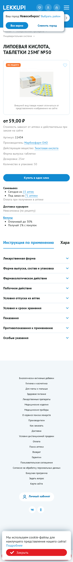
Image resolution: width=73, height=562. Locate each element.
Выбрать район (50, 16)
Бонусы (8, 218)
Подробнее (14, 545)
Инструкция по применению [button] (28, 242)
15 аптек (28, 192)
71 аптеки (31, 195)
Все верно (17, 25)
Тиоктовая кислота (46, 148)
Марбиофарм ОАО (36, 142)
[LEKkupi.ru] (14, 7)
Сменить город (47, 25)
